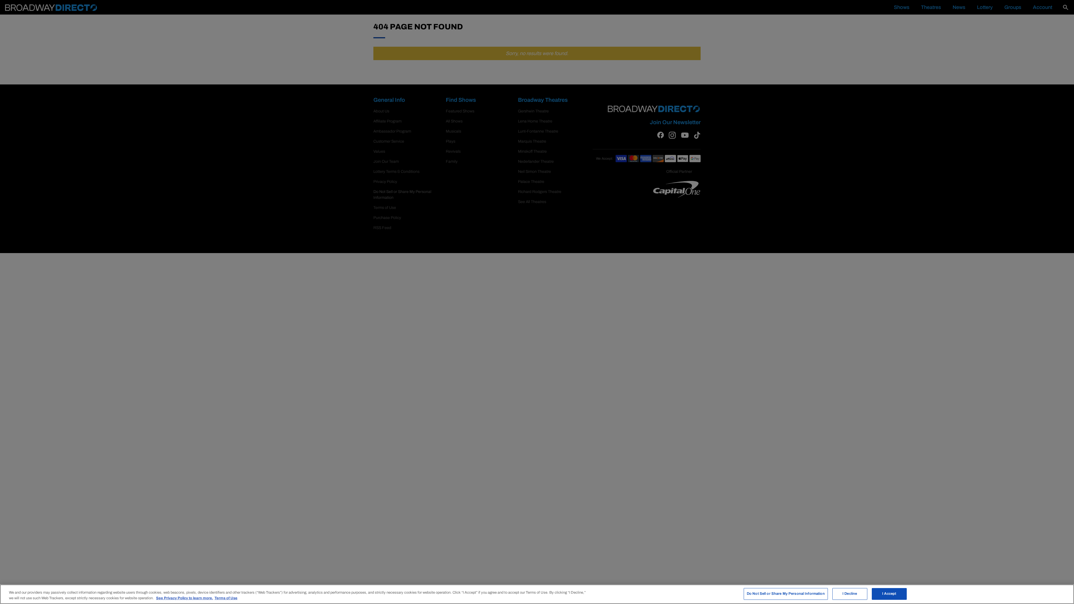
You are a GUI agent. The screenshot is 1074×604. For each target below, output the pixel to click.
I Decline (849, 594)
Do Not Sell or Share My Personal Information (786, 594)
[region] (537, 594)
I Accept (889, 594)
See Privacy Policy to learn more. (184, 598)
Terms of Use (226, 598)
